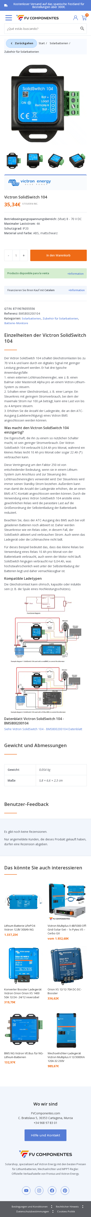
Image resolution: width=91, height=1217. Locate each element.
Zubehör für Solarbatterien (21, 52)
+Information (75, 273)
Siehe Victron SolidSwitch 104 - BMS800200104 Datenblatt (43, 729)
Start (42, 43)
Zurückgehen (24, 43)
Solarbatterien (59, 43)
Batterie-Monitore (16, 323)
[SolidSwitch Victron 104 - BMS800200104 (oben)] (45, 103)
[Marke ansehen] (29, 182)
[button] (8, 17)
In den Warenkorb (58, 255)
